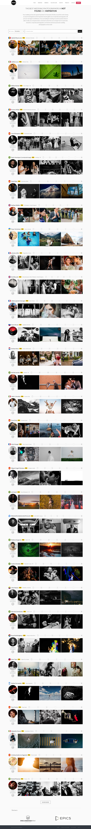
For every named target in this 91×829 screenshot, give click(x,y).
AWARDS (46, 2)
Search (79, 31)
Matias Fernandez (16, 683)
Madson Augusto (16, 540)
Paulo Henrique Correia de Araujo (21, 157)
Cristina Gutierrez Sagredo (19, 755)
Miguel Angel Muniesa (17, 468)
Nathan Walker (15, 205)
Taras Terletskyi (16, 229)
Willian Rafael (15, 86)
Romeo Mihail (15, 109)
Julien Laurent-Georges (18, 301)
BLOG (79, 827)
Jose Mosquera (15, 133)
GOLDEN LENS (54, 2)
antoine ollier (15, 253)
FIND (34, 2)
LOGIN (78, 2)
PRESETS (67, 2)
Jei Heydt (14, 492)
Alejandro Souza (16, 731)
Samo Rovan (15, 325)
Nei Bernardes (15, 372)
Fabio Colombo (15, 396)
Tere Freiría (14, 707)
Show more (45, 802)
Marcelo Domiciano (17, 611)
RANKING (40, 2)
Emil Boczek (14, 277)
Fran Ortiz (14, 420)
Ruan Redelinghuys (16, 635)
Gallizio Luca (15, 62)
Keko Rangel (15, 444)
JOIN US (73, 2)
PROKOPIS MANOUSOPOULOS (20, 516)
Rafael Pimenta (15, 779)
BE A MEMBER (73, 827)
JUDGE (58, 827)
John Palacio (14, 587)
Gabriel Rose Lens (16, 38)
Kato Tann (14, 659)
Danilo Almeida (15, 564)
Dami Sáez (14, 181)
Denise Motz (15, 348)
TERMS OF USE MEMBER (65, 827)
